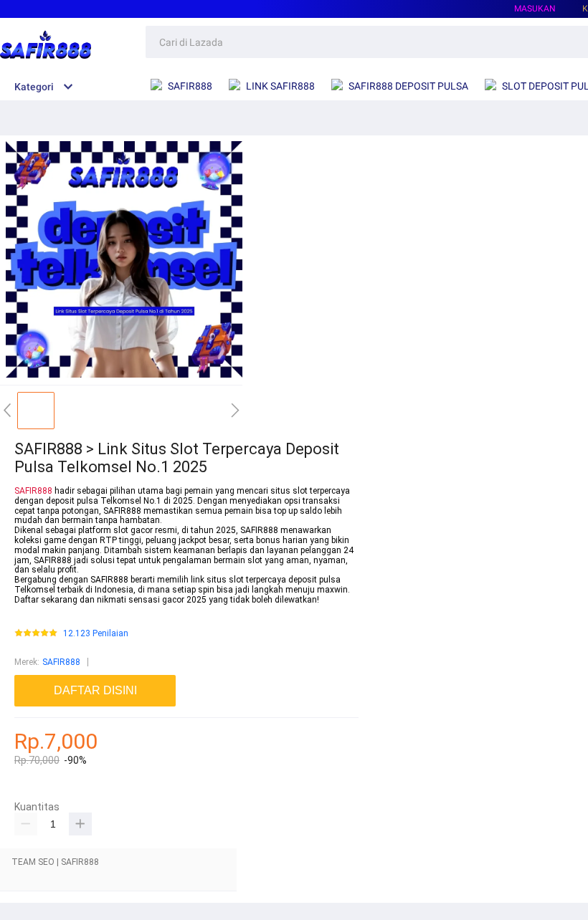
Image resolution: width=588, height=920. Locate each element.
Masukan (535, 9)
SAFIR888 (33, 491)
